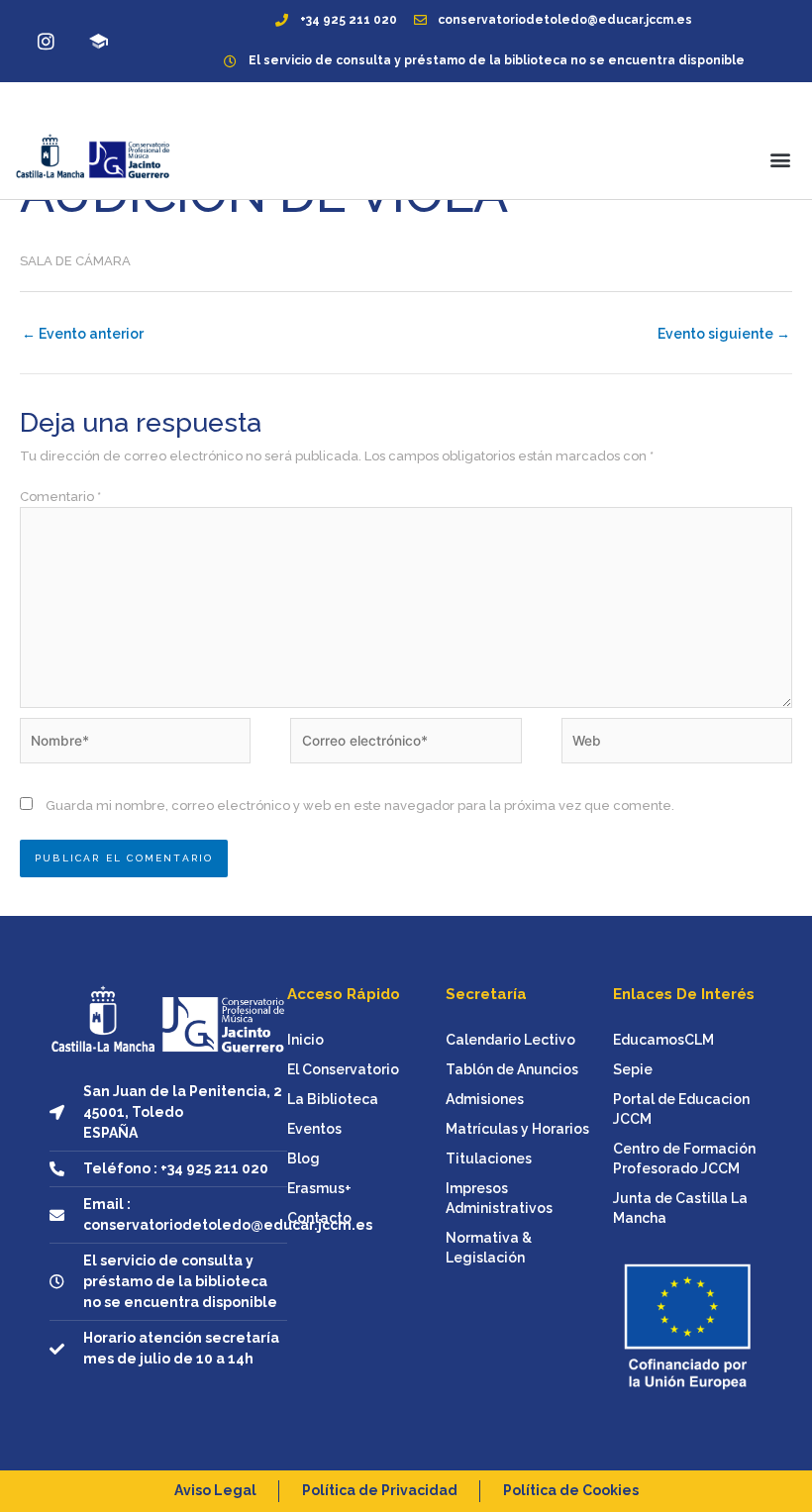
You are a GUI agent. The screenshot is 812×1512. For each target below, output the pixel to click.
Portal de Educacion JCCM (681, 1109)
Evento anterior (83, 334)
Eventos (314, 1129)
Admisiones (485, 1099)
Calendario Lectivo (510, 1040)
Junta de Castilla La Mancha (680, 1208)
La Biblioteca (332, 1099)
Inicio (305, 1040)
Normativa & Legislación (489, 1247)
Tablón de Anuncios (512, 1069)
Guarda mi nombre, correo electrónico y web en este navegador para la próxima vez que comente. (360, 805)
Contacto (319, 1218)
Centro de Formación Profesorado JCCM (684, 1158)
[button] (780, 159)
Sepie (633, 1069)
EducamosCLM (663, 1040)
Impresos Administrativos (499, 1198)
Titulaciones (489, 1158)
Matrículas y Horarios (517, 1129)
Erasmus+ (319, 1188)
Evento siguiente (724, 334)
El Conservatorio (343, 1069)
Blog (303, 1158)
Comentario (60, 496)
